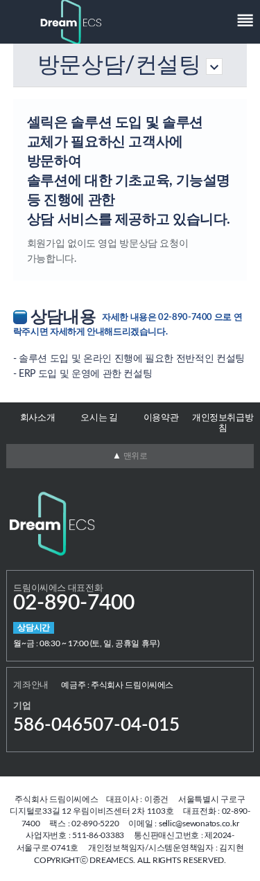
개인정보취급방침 (222, 423)
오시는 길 (98, 417)
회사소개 (37, 417)
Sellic (71, 21)
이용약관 (161, 417)
